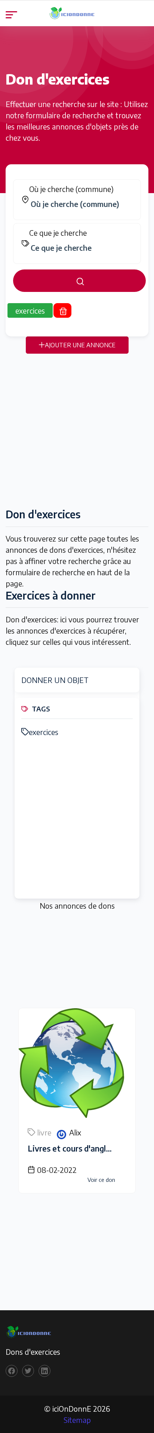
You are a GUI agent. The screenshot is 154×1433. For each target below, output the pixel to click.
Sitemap (77, 1419)
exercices (43, 732)
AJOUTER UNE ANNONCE (80, 345)
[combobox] (80, 204)
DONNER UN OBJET (55, 680)
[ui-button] (79, 280)
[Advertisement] (77, 431)
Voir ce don (101, 1179)
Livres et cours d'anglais (72, 1148)
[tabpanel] (77, 235)
